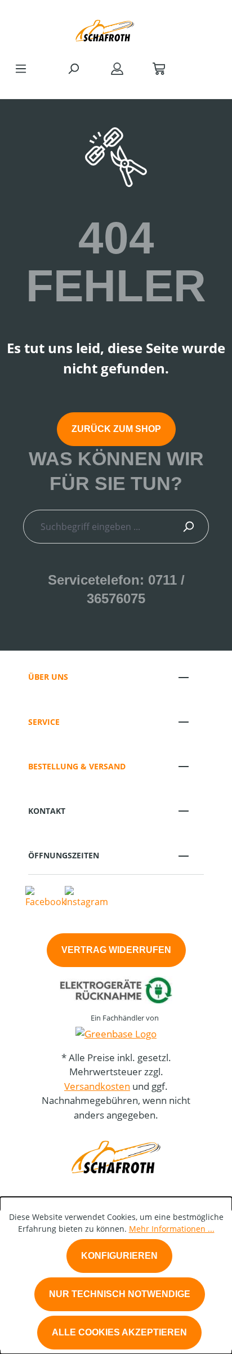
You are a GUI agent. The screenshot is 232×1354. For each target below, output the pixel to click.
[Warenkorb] (159, 68)
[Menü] (21, 68)
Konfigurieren (119, 1256)
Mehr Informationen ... (172, 1228)
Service (44, 721)
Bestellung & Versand (77, 766)
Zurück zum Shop (116, 429)
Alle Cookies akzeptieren (119, 1332)
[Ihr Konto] (117, 68)
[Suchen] (73, 68)
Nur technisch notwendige (119, 1294)
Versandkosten (97, 1086)
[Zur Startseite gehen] (104, 28)
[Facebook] (45, 896)
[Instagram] (86, 896)
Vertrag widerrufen (116, 950)
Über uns (48, 676)
